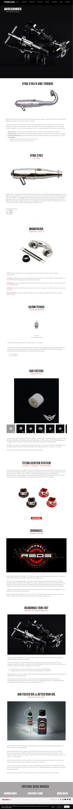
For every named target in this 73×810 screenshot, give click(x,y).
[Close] (71, 806)
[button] (17, 2)
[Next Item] (64, 400)
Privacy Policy (8, 807)
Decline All (59, 806)
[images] (70, 799)
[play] (63, 515)
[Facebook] (61, 799)
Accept (66, 806)
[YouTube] (65, 799)
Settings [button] (53, 806)
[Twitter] (67, 799)
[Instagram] (63, 799)
